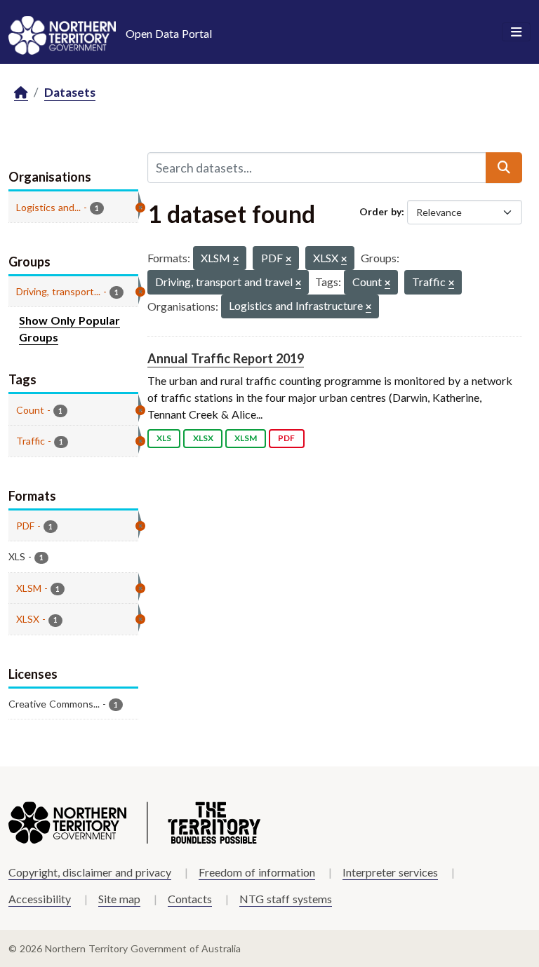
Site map (119, 898)
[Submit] (504, 167)
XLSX (203, 438)
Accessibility (39, 898)
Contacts (190, 898)
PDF (286, 438)
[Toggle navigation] (516, 32)
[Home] (21, 93)
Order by (380, 211)
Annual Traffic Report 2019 (225, 358)
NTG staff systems (285, 898)
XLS (164, 438)
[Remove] (236, 260)
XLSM (245, 438)
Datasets (69, 92)
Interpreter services (390, 872)
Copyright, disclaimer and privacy (89, 872)
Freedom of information (257, 872)
